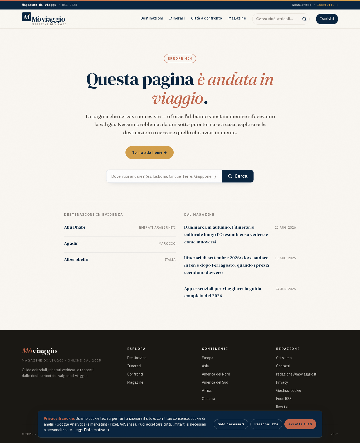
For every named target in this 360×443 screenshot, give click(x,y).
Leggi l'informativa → (92, 429)
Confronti (135, 374)
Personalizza (266, 424)
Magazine (237, 18)
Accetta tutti (300, 424)
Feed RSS (283, 398)
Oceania (208, 398)
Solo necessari (231, 424)
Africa (207, 390)
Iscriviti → (327, 5)
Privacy (282, 382)
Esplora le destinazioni (206, 152)
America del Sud (215, 382)
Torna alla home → (149, 152)
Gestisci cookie (288, 390)
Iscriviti (327, 18)
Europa (207, 357)
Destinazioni (151, 18)
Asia (205, 366)
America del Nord (216, 374)
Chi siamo (284, 357)
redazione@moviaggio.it (296, 374)
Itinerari (177, 18)
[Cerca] (304, 19)
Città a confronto (206, 18)
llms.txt (282, 407)
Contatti (283, 366)
